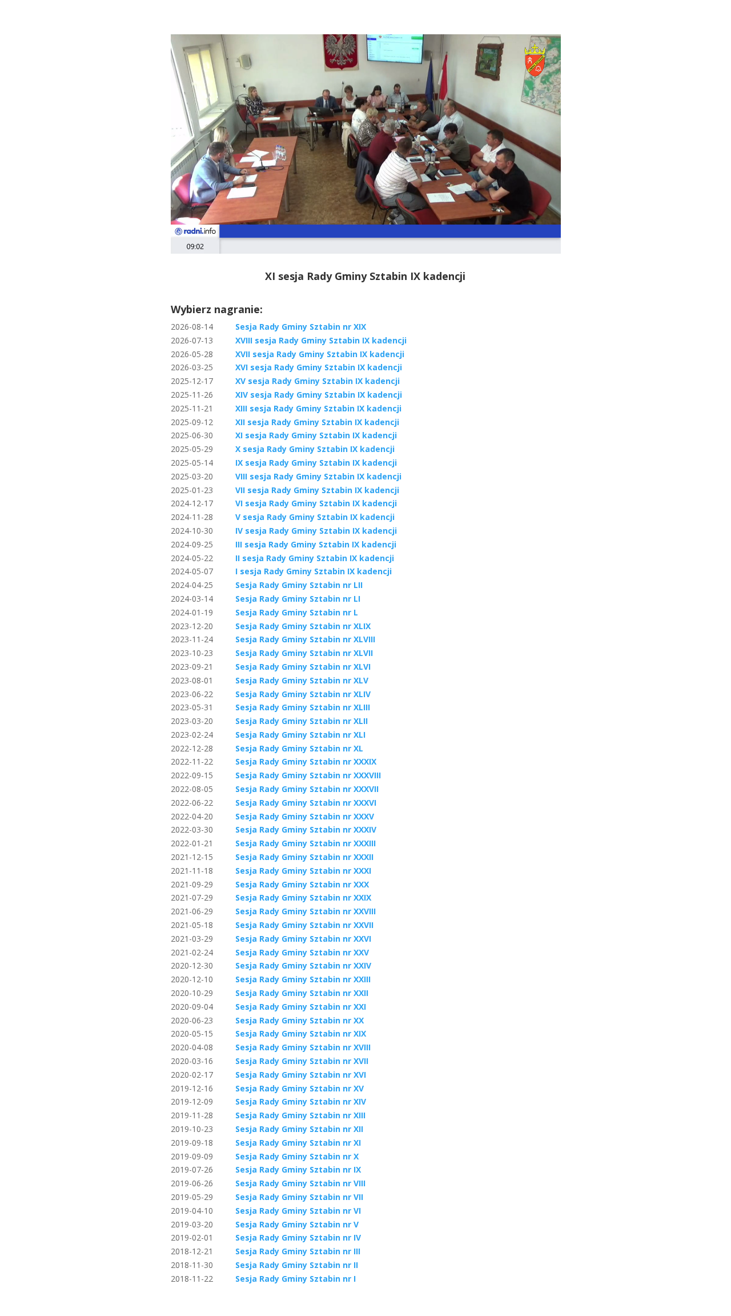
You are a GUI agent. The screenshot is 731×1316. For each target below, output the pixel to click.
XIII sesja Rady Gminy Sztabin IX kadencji (318, 408)
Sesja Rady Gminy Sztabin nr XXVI (303, 938)
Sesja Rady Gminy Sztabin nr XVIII (303, 1047)
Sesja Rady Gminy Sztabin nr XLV (301, 680)
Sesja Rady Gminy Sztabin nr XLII (301, 720)
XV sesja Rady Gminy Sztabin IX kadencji (317, 380)
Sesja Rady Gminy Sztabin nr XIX (300, 326)
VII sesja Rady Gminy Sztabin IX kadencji (317, 490)
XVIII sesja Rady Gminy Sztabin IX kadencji (321, 340)
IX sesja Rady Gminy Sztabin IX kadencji (316, 462)
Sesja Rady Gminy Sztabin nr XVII (301, 1060)
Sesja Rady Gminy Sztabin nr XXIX (303, 897)
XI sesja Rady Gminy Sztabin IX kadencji (316, 435)
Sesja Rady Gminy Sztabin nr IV (298, 1237)
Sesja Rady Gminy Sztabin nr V (297, 1224)
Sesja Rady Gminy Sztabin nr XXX (302, 884)
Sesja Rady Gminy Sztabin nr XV (299, 1088)
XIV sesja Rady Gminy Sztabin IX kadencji (318, 394)
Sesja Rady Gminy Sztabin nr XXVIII (305, 911)
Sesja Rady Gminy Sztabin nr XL (299, 748)
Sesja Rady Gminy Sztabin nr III (297, 1251)
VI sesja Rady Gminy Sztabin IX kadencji (316, 503)
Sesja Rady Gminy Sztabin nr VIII (300, 1183)
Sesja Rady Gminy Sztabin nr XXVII (304, 924)
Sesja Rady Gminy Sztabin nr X (297, 1156)
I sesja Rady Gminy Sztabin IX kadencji (313, 571)
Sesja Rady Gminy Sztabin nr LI (297, 598)
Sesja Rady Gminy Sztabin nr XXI (300, 1006)
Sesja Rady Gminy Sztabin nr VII (299, 1196)
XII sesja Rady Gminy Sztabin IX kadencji (317, 422)
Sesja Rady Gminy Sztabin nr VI (298, 1210)
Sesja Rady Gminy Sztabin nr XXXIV (305, 829)
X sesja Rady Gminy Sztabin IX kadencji (315, 448)
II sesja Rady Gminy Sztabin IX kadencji (314, 558)
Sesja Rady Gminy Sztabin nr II (296, 1264)
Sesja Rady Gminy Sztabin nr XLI (300, 734)
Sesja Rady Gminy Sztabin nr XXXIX (305, 761)
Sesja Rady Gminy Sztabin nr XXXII (304, 856)
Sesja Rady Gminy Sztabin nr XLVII (304, 652)
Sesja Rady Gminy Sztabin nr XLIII (302, 707)
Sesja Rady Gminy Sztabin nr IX (298, 1169)
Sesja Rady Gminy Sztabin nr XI (298, 1142)
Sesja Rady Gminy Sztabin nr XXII (301, 992)
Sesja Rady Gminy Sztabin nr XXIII (303, 979)
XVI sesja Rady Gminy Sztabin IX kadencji (318, 367)
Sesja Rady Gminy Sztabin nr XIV (300, 1101)
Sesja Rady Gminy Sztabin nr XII (299, 1128)
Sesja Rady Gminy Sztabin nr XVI (300, 1074)
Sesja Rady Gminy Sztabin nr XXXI (303, 870)
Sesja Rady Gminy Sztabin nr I (295, 1278)
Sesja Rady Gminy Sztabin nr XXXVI (305, 802)
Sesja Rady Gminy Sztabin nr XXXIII (305, 843)
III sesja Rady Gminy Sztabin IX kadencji (315, 544)
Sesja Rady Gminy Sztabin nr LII (299, 584)
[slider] (341, 245)
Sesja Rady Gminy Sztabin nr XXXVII (307, 788)
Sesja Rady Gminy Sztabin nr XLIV (303, 694)
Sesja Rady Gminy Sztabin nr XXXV (304, 816)
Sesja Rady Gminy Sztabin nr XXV (302, 952)
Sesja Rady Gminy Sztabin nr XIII (300, 1115)
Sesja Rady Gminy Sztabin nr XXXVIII (308, 775)
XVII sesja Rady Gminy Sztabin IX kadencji (319, 354)
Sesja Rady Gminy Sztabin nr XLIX (303, 626)
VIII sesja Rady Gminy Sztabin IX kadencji (318, 476)
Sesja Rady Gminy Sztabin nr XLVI (303, 666)
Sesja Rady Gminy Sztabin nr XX (299, 1020)
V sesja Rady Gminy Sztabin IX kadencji (315, 516)
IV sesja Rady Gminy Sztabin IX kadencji (316, 530)
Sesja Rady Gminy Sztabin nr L (296, 612)
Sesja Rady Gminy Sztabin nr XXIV (303, 965)
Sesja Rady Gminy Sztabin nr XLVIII (305, 639)
